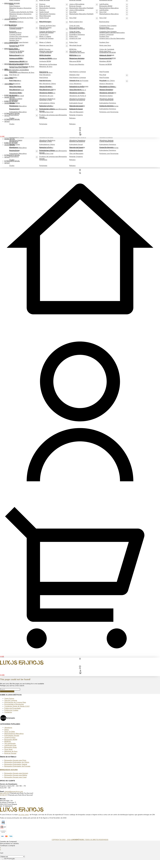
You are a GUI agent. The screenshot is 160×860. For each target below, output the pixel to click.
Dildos (11, 10)
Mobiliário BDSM (105, 61)
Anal (6, 75)
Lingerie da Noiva (15, 38)
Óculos (11, 166)
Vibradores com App (76, 93)
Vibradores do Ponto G (77, 96)
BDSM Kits (73, 49)
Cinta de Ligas (74, 26)
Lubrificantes (104, 10)
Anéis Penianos (14, 6)
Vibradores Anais (15, 93)
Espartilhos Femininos (77, 34)
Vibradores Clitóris (46, 93)
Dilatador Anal (74, 75)
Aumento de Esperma (77, 147)
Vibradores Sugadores (77, 140)
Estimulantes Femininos (107, 144)
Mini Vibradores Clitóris (47, 84)
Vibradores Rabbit (15, 140)
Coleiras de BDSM (15, 58)
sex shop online (23, 814)
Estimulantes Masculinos (18, 153)
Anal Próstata (104, 72)
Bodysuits (12, 31)
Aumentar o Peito (45, 147)
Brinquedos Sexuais (12, 3)
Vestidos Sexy (14, 46)
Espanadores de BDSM (107, 58)
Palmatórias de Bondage (48, 64)
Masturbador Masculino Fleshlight (81, 14)
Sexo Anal (72, 18)
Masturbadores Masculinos (109, 14)
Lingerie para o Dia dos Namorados (112, 38)
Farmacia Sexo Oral (46, 153)
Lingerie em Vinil (75, 38)
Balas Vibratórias (15, 86)
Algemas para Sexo (46, 45)
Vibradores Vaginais (106, 140)
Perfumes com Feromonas (108, 153)
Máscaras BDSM (75, 61)
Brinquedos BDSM (105, 6)
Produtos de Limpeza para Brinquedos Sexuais (53, 157)
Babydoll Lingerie (45, 27)
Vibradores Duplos (106, 96)
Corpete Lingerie (15, 34)
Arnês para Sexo (105, 45)
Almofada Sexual (75, 45)
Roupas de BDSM (105, 64)
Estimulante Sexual (76, 144)
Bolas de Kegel (44, 6)
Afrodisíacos (13, 147)
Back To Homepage (7, 691)
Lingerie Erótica (10, 25)
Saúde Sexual (9, 145)
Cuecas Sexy (43, 34)
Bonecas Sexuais (11, 143)
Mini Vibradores (14, 84)
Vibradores (13, 22)
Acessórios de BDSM (16, 51)
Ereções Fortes (14, 150)
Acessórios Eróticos (16, 27)
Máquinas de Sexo (45, 66)
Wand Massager (45, 22)
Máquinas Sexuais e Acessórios (20, 14)
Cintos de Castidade (106, 49)
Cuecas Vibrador (45, 86)
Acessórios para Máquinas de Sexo (21, 72)
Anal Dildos (13, 77)
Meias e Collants (45, 42)
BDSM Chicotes (44, 49)
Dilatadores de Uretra (77, 58)
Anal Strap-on (14, 75)
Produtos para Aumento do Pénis (21, 18)
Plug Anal (102, 75)
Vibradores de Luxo (46, 96)
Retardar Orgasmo (76, 156)
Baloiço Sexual (14, 55)
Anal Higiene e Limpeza (77, 72)
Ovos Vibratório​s (75, 84)
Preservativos (14, 156)
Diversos (42, 10)
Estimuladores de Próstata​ (78, 86)
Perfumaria (43, 166)
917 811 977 (3, 795)
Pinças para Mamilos (76, 64)
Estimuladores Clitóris (47, 144)
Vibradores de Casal (16, 96)
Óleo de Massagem (76, 153)
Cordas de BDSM (45, 58)
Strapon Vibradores (106, 84)
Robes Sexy (73, 42)
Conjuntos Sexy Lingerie (107, 26)
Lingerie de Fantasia (46, 38)
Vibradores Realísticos (47, 140)
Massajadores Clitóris (107, 86)
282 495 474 (4, 793)
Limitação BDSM (45, 61)
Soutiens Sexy (104, 42)
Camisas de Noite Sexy (47, 26)
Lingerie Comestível (106, 34)
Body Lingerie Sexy (76, 22)
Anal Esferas (43, 77)
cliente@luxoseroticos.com (14, 791)
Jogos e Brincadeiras (76, 10)
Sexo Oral (102, 18)
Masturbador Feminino (47, 14)
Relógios (72, 166)
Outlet (7, 157)
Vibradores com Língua (107, 93)
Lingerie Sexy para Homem (18, 42)
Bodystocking (104, 22)
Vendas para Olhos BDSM (18, 67)
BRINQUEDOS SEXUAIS (9, 770)
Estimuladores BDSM (16, 61)
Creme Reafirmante (106, 147)
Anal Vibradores (45, 75)
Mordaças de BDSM (16, 64)
